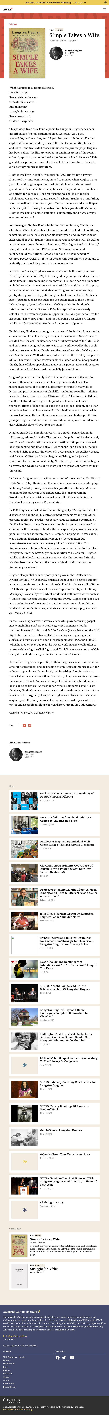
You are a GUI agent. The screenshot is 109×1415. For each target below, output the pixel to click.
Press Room (8, 1383)
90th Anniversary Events (14, 1357)
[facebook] (58, 1358)
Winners (13, 24)
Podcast (7, 1370)
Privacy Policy (9, 1386)
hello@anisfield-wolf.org (15, 1336)
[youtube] (72, 1357)
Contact (7, 1380)
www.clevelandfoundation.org (17, 1409)
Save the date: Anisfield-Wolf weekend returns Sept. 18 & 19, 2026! (55, 2)
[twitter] (64, 1357)
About (6, 1377)
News (5, 1367)
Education (7, 1373)
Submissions (9, 1363)
